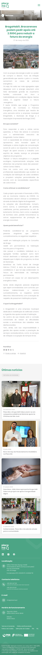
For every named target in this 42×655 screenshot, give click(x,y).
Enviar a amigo (11, 353)
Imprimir (23, 353)
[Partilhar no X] (13, 350)
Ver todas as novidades (10, 375)
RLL (37, 628)
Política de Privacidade (24, 626)
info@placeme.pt (12, 600)
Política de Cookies (7, 628)
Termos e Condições (8, 626)
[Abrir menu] (39, 5)
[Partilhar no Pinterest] (11, 350)
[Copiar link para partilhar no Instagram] (6, 350)
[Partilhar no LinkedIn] (4, 350)
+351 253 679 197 (12, 587)
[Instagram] (8, 554)
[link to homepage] (5, 5)
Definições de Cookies (23, 628)
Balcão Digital (17, 201)
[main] (21, 269)
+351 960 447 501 (12, 583)
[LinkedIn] (3, 554)
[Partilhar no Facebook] (8, 350)
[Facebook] (14, 554)
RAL (33, 628)
